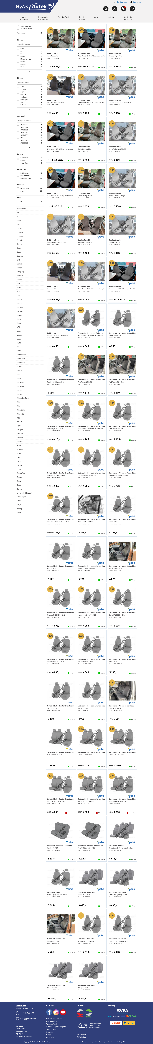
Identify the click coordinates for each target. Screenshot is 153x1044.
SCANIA (20, 449)
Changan (20, 232)
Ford (21, 51)
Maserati (20, 382)
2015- (22, 138)
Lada (19, 351)
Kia (21, 54)
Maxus (22, 56)
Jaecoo (19, 331)
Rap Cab (23, 160)
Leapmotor (21, 363)
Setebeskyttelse (25, 178)
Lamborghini (21, 355)
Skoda (22, 67)
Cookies (49, 1032)
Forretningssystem (85, 1042)
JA (21, 201)
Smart (19, 469)
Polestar (20, 434)
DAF (18, 260)
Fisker (19, 288)
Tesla (19, 485)
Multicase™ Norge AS (118, 1042)
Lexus (19, 367)
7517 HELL (20, 1034)
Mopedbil (20, 414)
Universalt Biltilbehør (43, 18)
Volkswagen (21, 497)
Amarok (23, 89)
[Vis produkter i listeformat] (40, 33)
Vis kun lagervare (26, 29)
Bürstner (23, 94)
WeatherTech (64, 17)
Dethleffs (23, 105)
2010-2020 (24, 127)
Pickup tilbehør (25, 176)
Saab (19, 446)
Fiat (18, 284)
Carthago (23, 97)
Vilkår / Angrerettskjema (56, 1027)
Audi (18, 217)
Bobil (22, 48)
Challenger (24, 100)
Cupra (19, 248)
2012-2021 (24, 132)
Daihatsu (20, 264)
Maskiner (20, 386)
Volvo (19, 501)
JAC (18, 327)
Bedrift (111, 17)
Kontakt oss (122, 2)
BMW (19, 220)
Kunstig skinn (24, 188)
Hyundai (20, 311)
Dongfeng (20, 272)
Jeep (19, 339)
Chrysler (20, 240)
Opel (19, 426)
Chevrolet (20, 236)
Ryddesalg (81, 1034)
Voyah (19, 505)
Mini (18, 406)
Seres (19, 461)
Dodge (19, 268)
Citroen (19, 244)
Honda (19, 299)
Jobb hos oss (52, 1029)
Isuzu (19, 319)
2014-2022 (24, 135)
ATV (18, 213)
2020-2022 (24, 143)
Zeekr (19, 513)
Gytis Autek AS (22, 1029)
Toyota (19, 489)
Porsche (20, 438)
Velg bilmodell (24, 18)
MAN (19, 378)
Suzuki (19, 481)
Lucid (19, 374)
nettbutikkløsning (99, 1042)
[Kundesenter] (114, 8)
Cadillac (20, 228)
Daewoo (20, 256)
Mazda (19, 394)
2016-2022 (24, 140)
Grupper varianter (26, 26)
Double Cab (24, 158)
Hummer (20, 307)
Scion (19, 453)
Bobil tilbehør (81, 18)
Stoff (22, 191)
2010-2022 (24, 130)
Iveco (19, 323)
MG (18, 402)
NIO (18, 418)
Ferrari (19, 280)
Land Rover (21, 359)
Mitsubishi (21, 410)
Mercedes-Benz (25, 59)
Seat (18, 457)
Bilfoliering (81, 1037)
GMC (19, 295)
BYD (18, 224)
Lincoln (19, 370)
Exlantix (20, 276)
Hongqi (19, 303)
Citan (22, 102)
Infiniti (19, 315)
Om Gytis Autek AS (128, 18)
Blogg (48, 1035)
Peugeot (20, 430)
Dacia (19, 252)
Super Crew (24, 163)
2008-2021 (24, 125)
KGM (19, 343)
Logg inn (135, 2)
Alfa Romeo (21, 209)
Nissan (22, 62)
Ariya (22, 92)
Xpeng (19, 509)
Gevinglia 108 (21, 1031)
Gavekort (50, 1037)
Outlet (96, 17)
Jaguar (19, 335)
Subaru (19, 477)
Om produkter (52, 1021)
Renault (23, 64)
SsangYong (21, 473)
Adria (22, 86)
